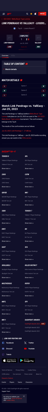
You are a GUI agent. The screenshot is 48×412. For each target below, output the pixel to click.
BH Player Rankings (31, 233)
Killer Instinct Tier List (31, 273)
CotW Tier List (29, 178)
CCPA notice (5, 374)
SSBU (4, 211)
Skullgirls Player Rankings (10, 269)
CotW (27, 174)
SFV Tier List (28, 310)
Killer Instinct (31, 265)
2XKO (4, 174)
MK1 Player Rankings (31, 197)
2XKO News (5, 182)
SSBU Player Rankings (8, 215)
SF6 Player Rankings (31, 160)
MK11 (4, 320)
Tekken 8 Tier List (7, 164)
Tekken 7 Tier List (30, 219)
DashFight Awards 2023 (32, 327)
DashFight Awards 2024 (32, 324)
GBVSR (4, 193)
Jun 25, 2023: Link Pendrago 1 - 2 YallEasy (16, 131)
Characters (29, 382)
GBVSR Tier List (6, 201)
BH (26, 229)
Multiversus (7, 283)
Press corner (28, 374)
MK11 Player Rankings (9, 324)
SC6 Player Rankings (31, 251)
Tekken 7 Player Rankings (33, 215)
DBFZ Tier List (6, 237)
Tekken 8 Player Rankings (10, 160)
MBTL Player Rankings (9, 306)
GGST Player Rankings (8, 251)
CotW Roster (29, 182)
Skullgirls (6, 265)
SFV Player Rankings (31, 306)
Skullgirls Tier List (7, 273)
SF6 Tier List (28, 164)
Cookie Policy (32, 370)
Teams (20, 382)
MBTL (4, 302)
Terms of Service (7, 370)
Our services (17, 374)
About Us (39, 374)
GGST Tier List (6, 255)
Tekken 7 (28, 211)
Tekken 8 (5, 156)
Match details (11, 69)
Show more (5, 168)
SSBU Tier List (6, 219)
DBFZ (3, 229)
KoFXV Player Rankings (32, 287)
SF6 (26, 156)
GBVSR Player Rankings (9, 197)
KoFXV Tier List (29, 292)
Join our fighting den (13, 338)
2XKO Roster (6, 178)
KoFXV (27, 283)
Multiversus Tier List (8, 292)
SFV (26, 302)
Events (4, 382)
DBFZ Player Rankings (8, 233)
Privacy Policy (20, 370)
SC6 (26, 247)
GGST (4, 247)
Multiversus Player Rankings (10, 287)
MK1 (26, 193)
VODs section (26, 138)
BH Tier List (28, 237)
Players (12, 382)
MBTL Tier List (6, 310)
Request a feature (7, 378)
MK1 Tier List (29, 201)
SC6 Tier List (29, 255)
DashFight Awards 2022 (32, 331)
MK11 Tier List (6, 328)
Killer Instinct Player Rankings (34, 269)
